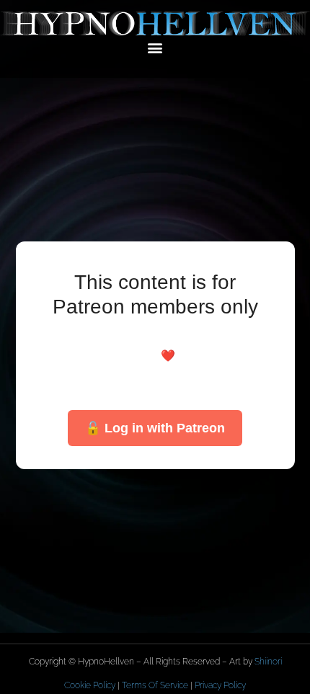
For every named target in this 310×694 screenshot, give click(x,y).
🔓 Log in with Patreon (155, 428)
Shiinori (268, 662)
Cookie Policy (89, 685)
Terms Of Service (155, 685)
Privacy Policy (220, 685)
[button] (155, 48)
